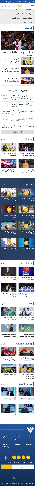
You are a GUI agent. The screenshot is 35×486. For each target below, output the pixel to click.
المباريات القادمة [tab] (11, 90)
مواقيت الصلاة (6, 478)
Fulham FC (31, 119)
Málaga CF (31, 112)
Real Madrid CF (31, 97)
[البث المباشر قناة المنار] (14, 457)
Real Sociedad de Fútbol (5, 97)
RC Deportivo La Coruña (5, 112)
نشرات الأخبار (17, 437)
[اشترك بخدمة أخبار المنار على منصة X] (19, 457)
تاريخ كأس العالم (27, 22)
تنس (11, 9)
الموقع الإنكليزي (30, 478)
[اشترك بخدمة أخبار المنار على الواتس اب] (23, 457)
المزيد (3, 139)
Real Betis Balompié (5, 105)
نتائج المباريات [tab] (24, 90)
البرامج (6, 436)
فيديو (17, 13)
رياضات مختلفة (27, 18)
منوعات (29, 444)
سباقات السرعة (27, 13)
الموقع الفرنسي (21, 478)
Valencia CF (30, 105)
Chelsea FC (5, 119)
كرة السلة (19, 9)
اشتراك (6, 466)
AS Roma (31, 126)
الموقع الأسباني (13, 478)
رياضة (17, 444)
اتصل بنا (18, 480)
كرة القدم (29, 9)
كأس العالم (16, 18)
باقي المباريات (17, 132)
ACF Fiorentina (5, 126)
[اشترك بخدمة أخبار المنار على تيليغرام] (28, 457)
